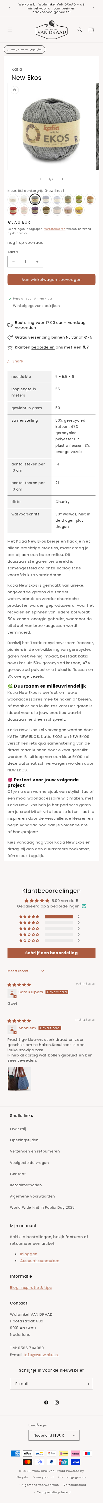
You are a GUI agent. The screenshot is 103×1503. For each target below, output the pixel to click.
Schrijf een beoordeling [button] (51, 953)
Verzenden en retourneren (35, 1151)
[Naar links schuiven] (40, 179)
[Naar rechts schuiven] (62, 179)
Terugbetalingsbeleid (54, 1492)
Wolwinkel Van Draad (48, 1471)
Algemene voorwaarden (32, 1196)
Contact (18, 1173)
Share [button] (17, 361)
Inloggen (29, 1253)
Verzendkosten (55, 229)
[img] (19, 984)
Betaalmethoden (26, 1185)
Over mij (18, 1128)
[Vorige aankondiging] (9, 8)
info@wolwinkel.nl (41, 1354)
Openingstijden (24, 1140)
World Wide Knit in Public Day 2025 (42, 1207)
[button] (10, 29)
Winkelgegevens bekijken (36, 305)
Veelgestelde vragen (29, 1162)
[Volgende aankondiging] (93, 8)
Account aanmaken (40, 1260)
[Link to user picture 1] (20, 1079)
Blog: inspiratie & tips (31, 1287)
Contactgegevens (72, 1477)
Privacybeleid (43, 1477)
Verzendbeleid (75, 1485)
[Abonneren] (87, 1384)
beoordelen (43, 347)
